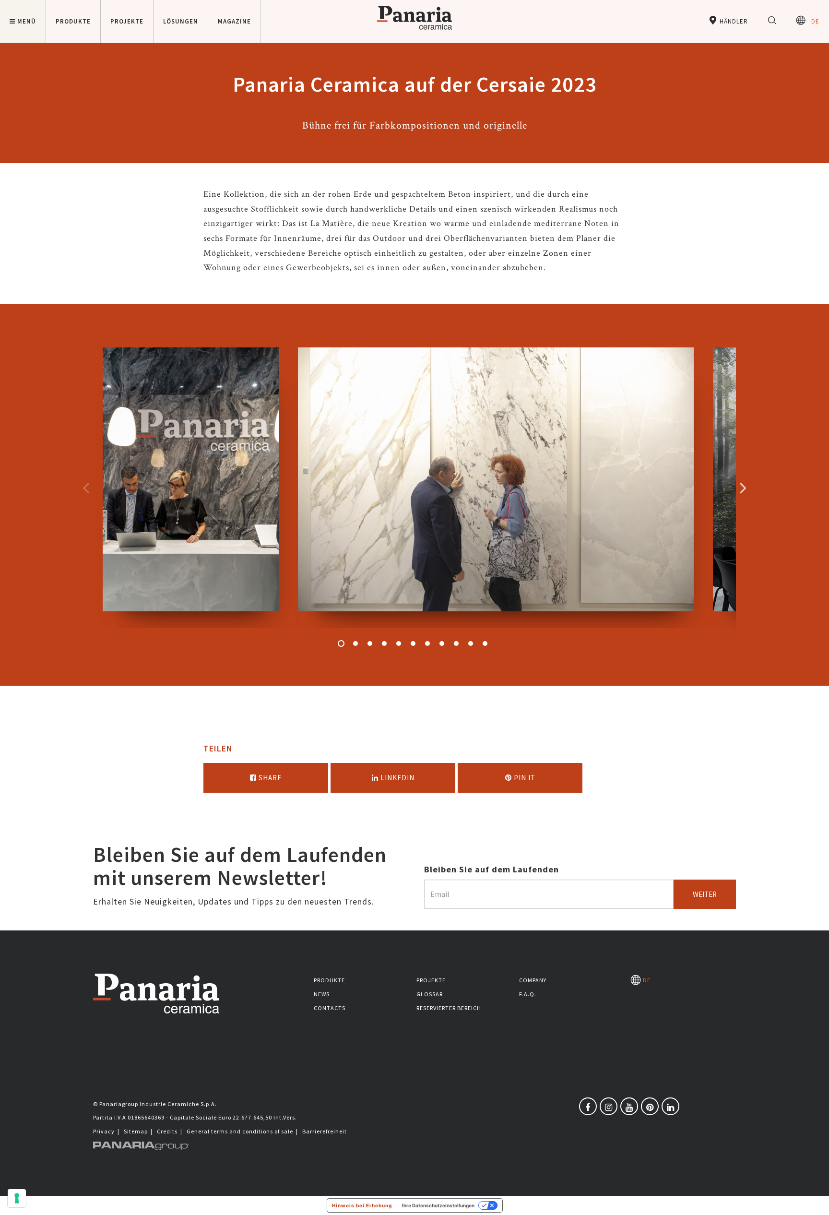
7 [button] (427, 643)
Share (269, 777)
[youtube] (629, 1106)
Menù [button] (26, 21)
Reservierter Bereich (448, 1008)
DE (812, 21)
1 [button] (341, 643)
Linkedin (396, 777)
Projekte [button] (126, 21)
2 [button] (355, 643)
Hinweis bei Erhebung (362, 1205)
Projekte (431, 980)
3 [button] (370, 643)
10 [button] (470, 643)
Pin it (523, 777)
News (322, 994)
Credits (167, 1131)
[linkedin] (670, 1106)
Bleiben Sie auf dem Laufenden (491, 869)
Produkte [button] (73, 21)
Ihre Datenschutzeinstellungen (438, 1205)
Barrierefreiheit (324, 1131)
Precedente (86, 487)
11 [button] (485, 643)
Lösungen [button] (180, 21)
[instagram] (608, 1106)
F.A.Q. (527, 994)
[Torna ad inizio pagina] (814, 1200)
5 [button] (398, 643)
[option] (190, 487)
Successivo (743, 487)
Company (532, 980)
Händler (733, 21)
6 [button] (413, 643)
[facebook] (588, 1106)
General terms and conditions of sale (240, 1131)
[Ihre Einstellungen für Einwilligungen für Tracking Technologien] (17, 1198)
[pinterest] (650, 1106)
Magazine (234, 21)
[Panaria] (414, 31)
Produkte (329, 980)
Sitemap (136, 1131)
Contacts (329, 1008)
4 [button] (384, 643)
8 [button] (441, 643)
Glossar (429, 994)
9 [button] (456, 643)
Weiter (705, 894)
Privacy (104, 1131)
